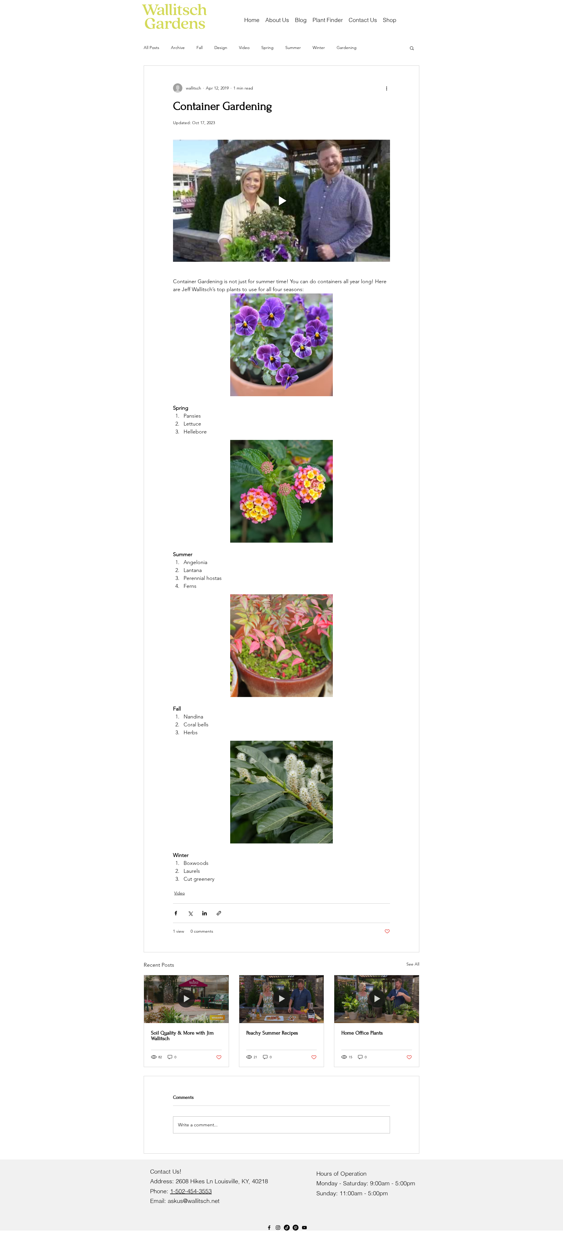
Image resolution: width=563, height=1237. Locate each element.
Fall (199, 47)
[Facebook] (269, 1228)
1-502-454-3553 (191, 1191)
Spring (267, 47)
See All (412, 964)
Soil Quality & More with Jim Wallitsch (182, 1035)
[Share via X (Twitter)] (190, 913)
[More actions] (386, 88)
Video (244, 47)
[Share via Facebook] (176, 913)
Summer (293, 47)
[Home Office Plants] (376, 999)
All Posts (151, 47)
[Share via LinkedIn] (204, 913)
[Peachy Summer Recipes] (281, 999)
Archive (178, 47)
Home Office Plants (362, 1033)
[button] (389, 19)
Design (220, 47)
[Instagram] (278, 1228)
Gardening (347, 47)
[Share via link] (219, 913)
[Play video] (281, 201)
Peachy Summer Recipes (272, 1033)
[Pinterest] (296, 1228)
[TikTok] (287, 1228)
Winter (319, 47)
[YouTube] (304, 1228)
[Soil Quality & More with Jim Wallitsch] (186, 999)
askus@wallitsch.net (194, 1200)
